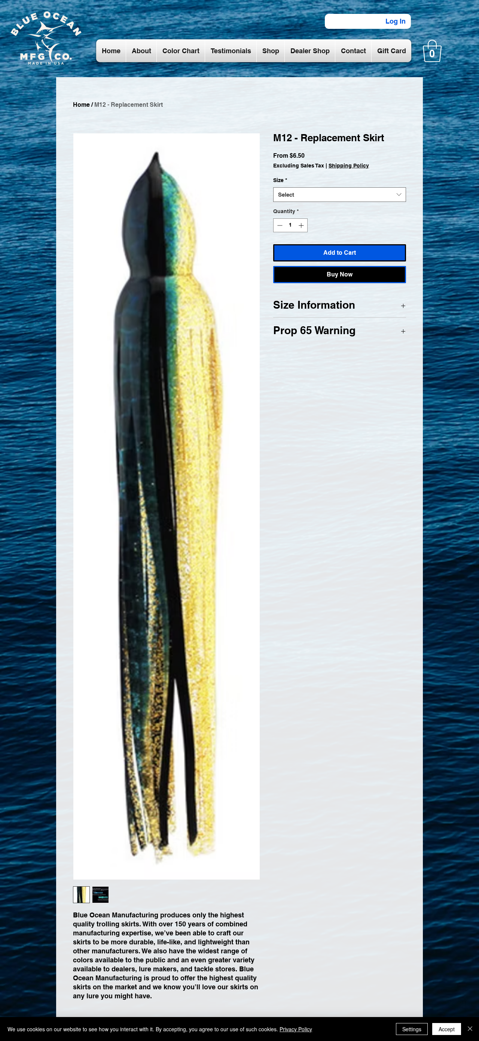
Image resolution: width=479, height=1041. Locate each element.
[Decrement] (279, 225)
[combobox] (339, 194)
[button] (432, 51)
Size (280, 180)
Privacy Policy (296, 1029)
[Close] (470, 1029)
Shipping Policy (349, 166)
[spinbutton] (290, 225)
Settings (411, 1029)
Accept (447, 1029)
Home (81, 104)
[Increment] (301, 225)
